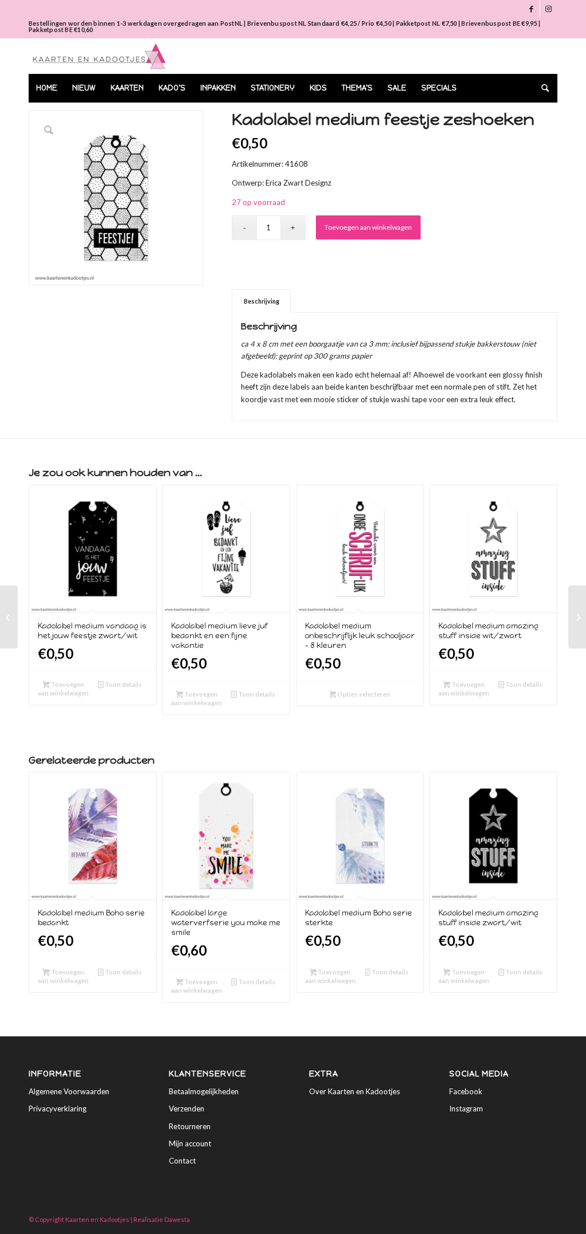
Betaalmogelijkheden (204, 1091)
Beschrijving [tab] (261, 301)
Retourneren (190, 1126)
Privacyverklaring (57, 1108)
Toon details (123, 684)
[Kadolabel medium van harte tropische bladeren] (577, 617)
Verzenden (186, 1108)
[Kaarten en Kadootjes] (99, 56)
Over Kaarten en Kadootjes (354, 1091)
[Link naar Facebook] (531, 8)
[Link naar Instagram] (548, 8)
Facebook (465, 1091)
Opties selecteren (363, 694)
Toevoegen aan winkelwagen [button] (63, 689)
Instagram (466, 1108)
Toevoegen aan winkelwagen (368, 227)
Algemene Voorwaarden (69, 1091)
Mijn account (190, 1143)
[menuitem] (47, 88)
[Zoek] (541, 88)
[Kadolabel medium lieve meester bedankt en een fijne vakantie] (9, 617)
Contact (182, 1160)
